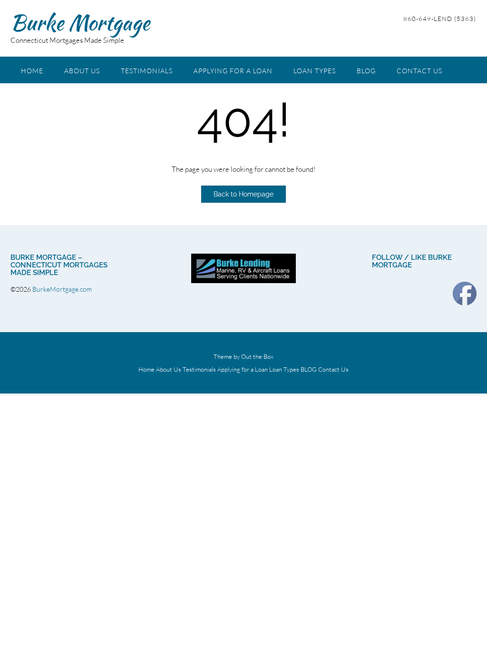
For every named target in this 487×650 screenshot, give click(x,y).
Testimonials (147, 71)
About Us (82, 71)
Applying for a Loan (233, 71)
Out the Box (257, 356)
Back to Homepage (243, 194)
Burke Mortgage (80, 22)
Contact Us (419, 71)
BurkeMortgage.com (62, 289)
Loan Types (314, 71)
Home (32, 71)
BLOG (366, 71)
